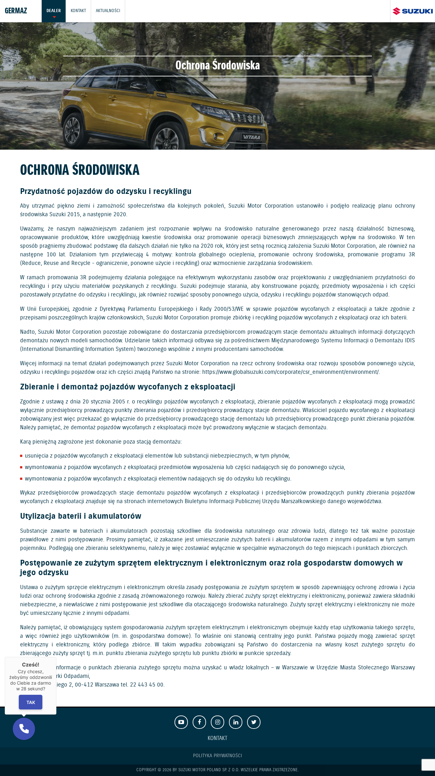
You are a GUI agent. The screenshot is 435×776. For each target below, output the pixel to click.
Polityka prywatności (217, 755)
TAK (30, 702)
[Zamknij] (56, 657)
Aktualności (108, 11)
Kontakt (78, 11)
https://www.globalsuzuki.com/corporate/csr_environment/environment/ (290, 372)
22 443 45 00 (146, 685)
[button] (24, 729)
